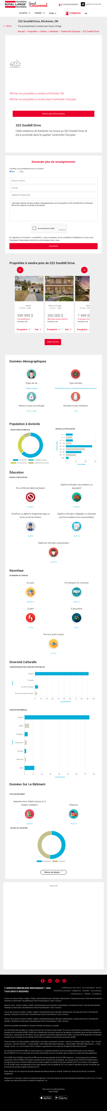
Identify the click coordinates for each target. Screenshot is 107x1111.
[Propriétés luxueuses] (91, 4)
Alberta (33, 998)
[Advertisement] (53, 927)
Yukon (52, 1001)
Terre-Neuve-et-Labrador (94, 998)
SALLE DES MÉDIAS (88, 988)
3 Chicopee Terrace (85, 319)
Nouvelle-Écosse (27, 1001)
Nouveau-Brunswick (78, 998)
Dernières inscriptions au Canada (47, 1026)
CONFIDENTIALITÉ (77, 994)
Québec (26, 998)
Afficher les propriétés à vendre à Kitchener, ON (36, 93)
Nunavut (58, 1001)
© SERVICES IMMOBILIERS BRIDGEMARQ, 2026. (27, 988)
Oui (21, 172)
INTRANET (85, 991)
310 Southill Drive (23, 319)
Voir (37, 329)
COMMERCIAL (76, 991)
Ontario (20, 998)
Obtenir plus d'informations (53, 114)
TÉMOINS (87, 994)
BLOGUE (99, 988)
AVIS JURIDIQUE (96, 991)
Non (13, 172)
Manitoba (55, 998)
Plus (51, 13)
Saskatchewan (65, 998)
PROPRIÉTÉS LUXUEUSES (62, 991)
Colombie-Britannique (44, 998)
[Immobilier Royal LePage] (26, 5)
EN (86, 13)
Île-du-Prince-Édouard (41, 1001)
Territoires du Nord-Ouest (12, 1001)
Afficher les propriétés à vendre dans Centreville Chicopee (42, 99)
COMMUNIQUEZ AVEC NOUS (71, 988)
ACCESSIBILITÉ (97, 994)
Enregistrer (22, 329)
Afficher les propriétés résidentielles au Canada (19, 1026)
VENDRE (38, 13)
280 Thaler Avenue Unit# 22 (57, 319)
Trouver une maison (11, 998)
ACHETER (23, 13)
